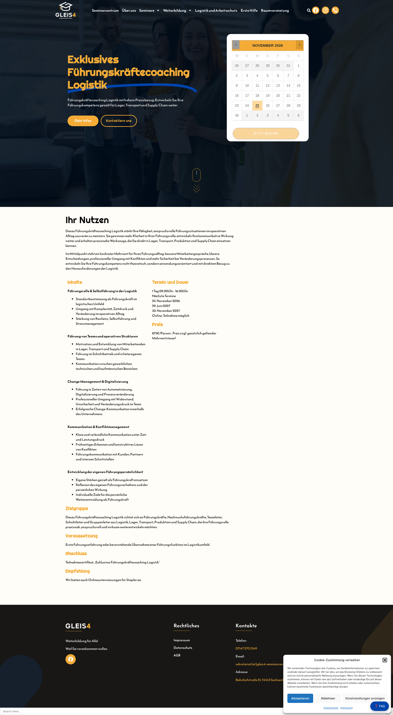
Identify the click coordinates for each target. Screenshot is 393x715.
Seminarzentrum (105, 10)
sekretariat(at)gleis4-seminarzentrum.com (266, 664)
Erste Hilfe (249, 10)
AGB (177, 655)
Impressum (346, 707)
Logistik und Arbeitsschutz (216, 10)
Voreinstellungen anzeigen (365, 698)
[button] (385, 660)
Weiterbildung (174, 10)
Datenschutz (331, 707)
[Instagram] (325, 10)
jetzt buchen (266, 133)
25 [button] (257, 104)
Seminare (146, 10)
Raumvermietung (275, 10)
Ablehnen (328, 698)
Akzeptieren (300, 698)
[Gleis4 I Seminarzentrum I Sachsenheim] (335, 10)
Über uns (129, 10)
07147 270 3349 (246, 648)
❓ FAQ (379, 706)
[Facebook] (315, 10)
